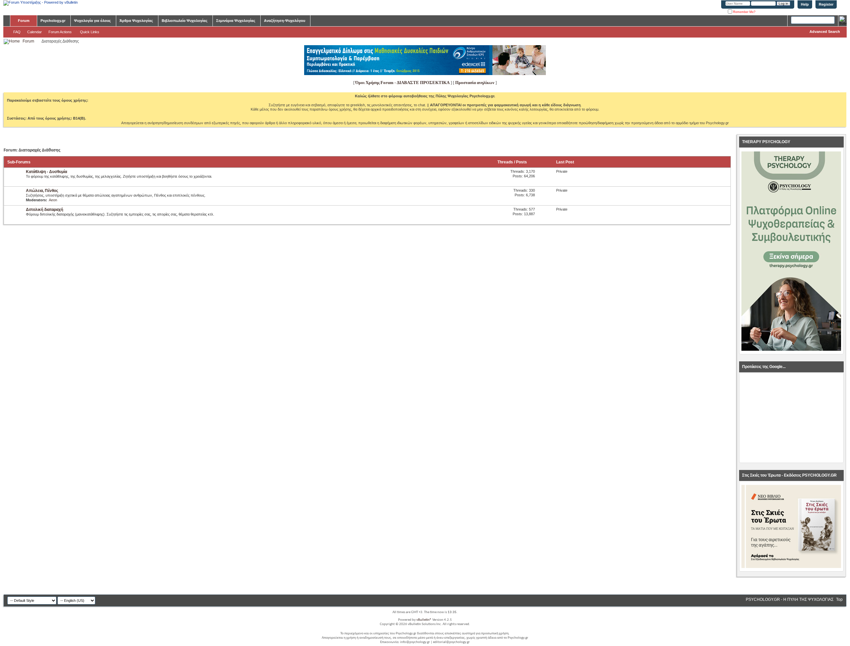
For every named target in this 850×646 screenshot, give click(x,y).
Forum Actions (60, 32)
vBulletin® (424, 620)
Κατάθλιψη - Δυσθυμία (46, 171)
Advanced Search (824, 32)
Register (826, 4)
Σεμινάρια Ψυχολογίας (235, 21)
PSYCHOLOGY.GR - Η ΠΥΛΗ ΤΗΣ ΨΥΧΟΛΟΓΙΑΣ (789, 599)
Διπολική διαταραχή (44, 209)
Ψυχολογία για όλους (92, 21)
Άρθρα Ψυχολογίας (136, 21)
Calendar (34, 32)
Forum (24, 21)
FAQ (17, 32)
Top (839, 599)
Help (805, 4)
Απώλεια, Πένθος (42, 190)
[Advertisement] (791, 417)
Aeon (53, 200)
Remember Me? (743, 12)
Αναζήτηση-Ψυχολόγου (284, 21)
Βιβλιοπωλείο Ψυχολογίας (185, 21)
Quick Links (89, 32)
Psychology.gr (53, 21)
